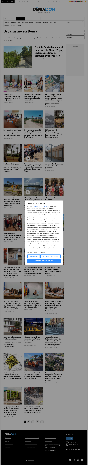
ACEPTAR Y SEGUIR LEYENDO (44, 261)
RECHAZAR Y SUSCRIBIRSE (51, 256)
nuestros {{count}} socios (40, 206)
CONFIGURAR (34, 256)
